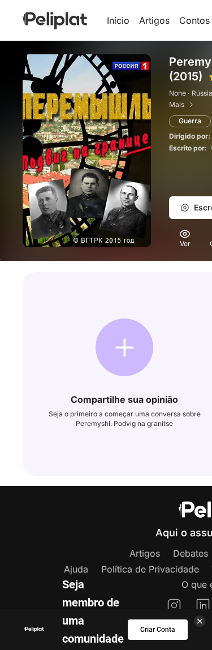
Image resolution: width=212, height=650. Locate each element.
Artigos (154, 20)
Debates (190, 553)
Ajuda (76, 569)
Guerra (190, 121)
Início (118, 20)
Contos (194, 20)
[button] (124, 347)
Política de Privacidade (150, 569)
